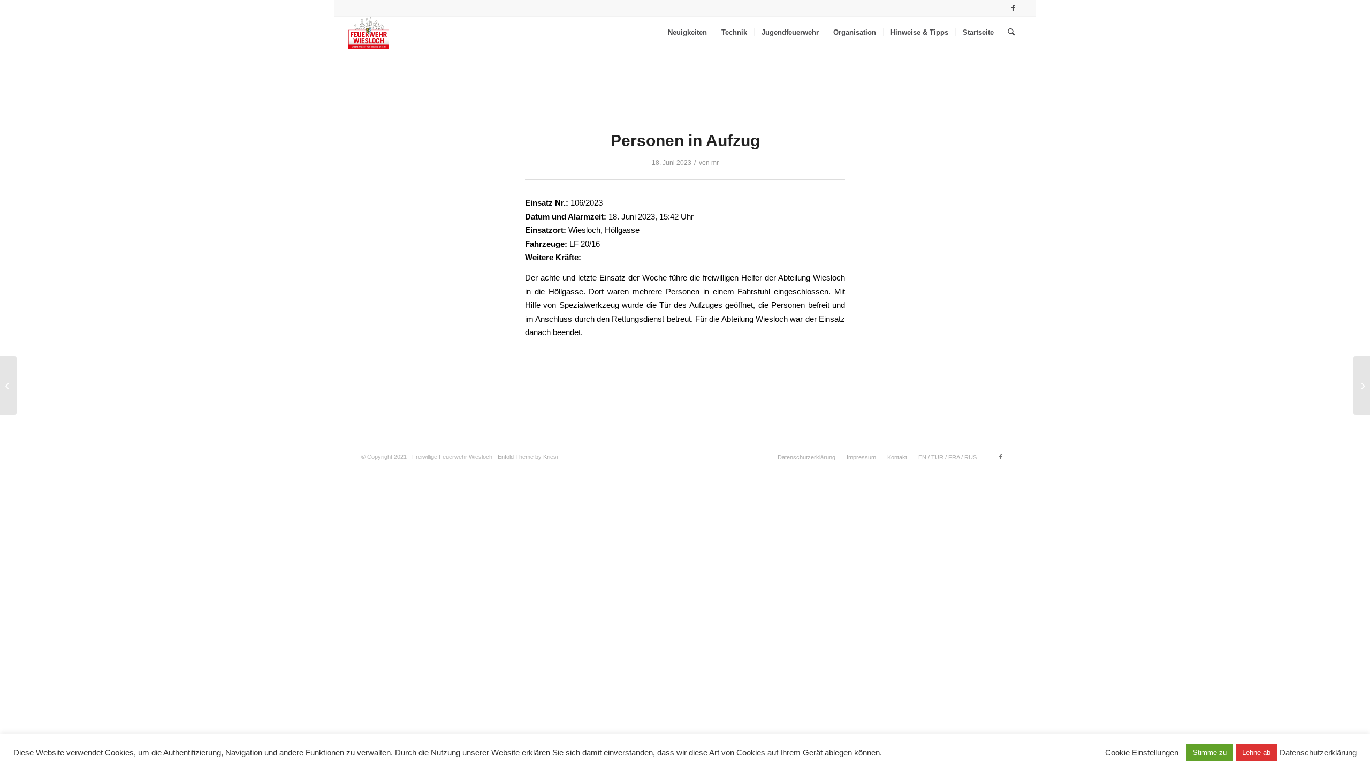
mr (715, 163)
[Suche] (1011, 33)
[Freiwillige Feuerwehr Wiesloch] (368, 33)
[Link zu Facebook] (1014, 8)
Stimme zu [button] (1210, 753)
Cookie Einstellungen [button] (1141, 753)
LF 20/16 (584, 243)
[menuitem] (687, 33)
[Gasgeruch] (8, 385)
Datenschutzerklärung (1318, 753)
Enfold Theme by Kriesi (528, 456)
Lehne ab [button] (1256, 753)
